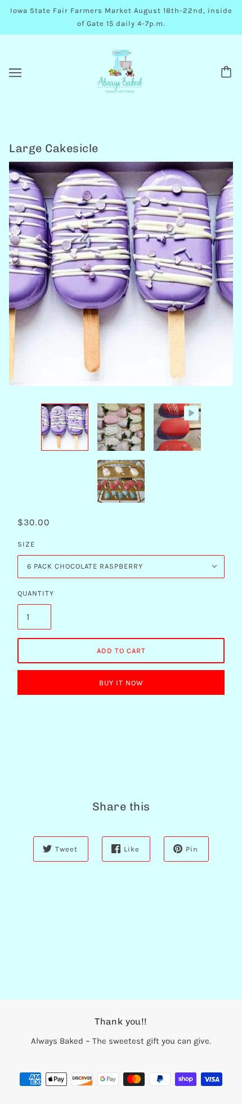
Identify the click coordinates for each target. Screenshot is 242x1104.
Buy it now (121, 683)
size (26, 544)
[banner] (119, 71)
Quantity (34, 593)
